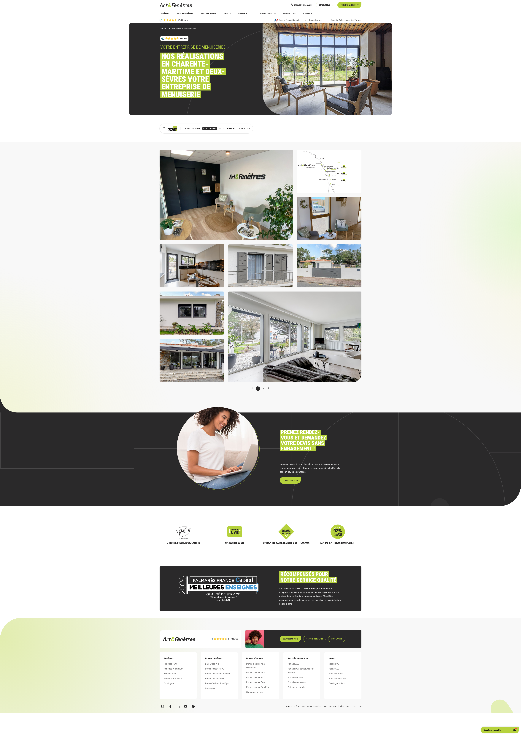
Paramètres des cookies (317, 706)
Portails (242, 13)
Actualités (244, 128)
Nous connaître (268, 13)
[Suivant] (268, 388)
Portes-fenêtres (185, 13)
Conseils (307, 13)
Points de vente (192, 128)
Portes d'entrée (208, 13)
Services (231, 128)
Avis (221, 128)
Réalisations (209, 128)
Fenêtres (165, 13)
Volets (227, 13)
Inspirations (289, 13)
